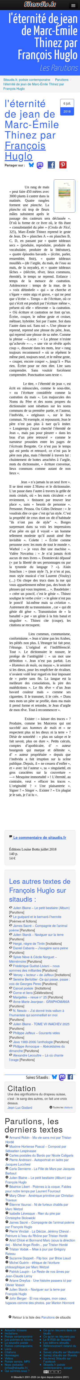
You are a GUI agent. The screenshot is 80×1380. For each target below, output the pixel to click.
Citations (10, 1352)
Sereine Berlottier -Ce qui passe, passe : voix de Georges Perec (39, 981)
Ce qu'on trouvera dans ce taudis (59, 1331)
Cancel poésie (23, 988)
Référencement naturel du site (59, 1347)
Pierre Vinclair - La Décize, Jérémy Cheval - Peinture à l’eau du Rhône (38, 1233)
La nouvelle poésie (16, 1343)
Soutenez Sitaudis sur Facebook (57, 1359)
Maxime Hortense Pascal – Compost (35, 1148)
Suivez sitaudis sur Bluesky (60, 1355)
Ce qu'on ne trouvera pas (59, 1336)
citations (68, 1107)
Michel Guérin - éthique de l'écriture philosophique (32, 1264)
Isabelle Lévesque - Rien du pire (32, 1215)
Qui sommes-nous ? (17, 1371)
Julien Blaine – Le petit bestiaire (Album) (41, 907)
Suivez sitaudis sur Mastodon (61, 1352)
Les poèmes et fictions (19, 1340)
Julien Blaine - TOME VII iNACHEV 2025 (41, 1024)
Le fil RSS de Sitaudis (57, 1340)
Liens (8, 1349)
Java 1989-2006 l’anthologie (33, 1042)
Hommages (12, 1355)
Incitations (11, 1333)
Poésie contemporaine (18, 1336)
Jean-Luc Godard (20, 1107)
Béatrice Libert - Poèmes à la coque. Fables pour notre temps (38, 1188)
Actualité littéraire (16, 1330)
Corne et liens (23, 992)
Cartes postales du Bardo (41, 1155)
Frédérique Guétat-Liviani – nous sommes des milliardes (34, 968)
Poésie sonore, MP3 (17, 1361)
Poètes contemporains (18, 1346)
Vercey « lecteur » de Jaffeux (33, 975)
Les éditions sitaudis (56, 1343)
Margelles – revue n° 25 (30, 997)
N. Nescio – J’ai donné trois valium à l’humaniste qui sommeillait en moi (36, 1012)
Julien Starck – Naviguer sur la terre (38, 934)
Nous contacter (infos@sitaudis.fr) (16, 1366)
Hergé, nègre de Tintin (29, 943)
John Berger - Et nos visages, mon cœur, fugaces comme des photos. (39, 1300)
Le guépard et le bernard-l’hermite (37, 916)
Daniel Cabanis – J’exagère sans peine (40, 948)
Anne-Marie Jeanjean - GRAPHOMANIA (41, 1001)
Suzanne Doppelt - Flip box (40, 1258)
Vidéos (9, 1358)
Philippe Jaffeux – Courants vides (36, 1033)
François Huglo (25, 150)
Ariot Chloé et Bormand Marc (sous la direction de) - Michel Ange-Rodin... (40, 1242)
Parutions (48, 1317)
